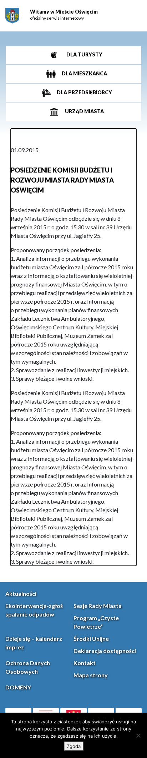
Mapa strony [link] (91, 675)
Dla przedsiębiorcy (84, 92)
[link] (12, 15)
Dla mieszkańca (84, 73)
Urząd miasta (84, 111)
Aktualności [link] (20, 593)
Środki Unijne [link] (91, 638)
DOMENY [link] (18, 687)
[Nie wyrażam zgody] (138, 735)
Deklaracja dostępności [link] (105, 650)
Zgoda (74, 746)
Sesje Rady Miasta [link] (98, 605)
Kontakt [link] (85, 662)
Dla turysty (83, 54)
